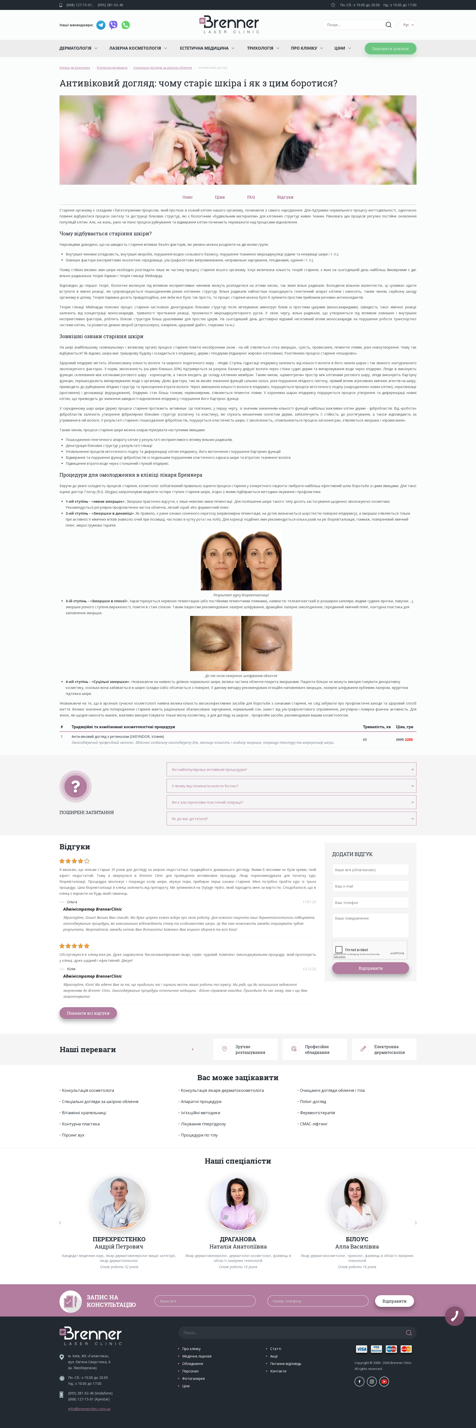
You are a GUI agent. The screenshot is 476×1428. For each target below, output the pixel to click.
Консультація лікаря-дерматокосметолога (222, 1090)
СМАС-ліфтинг (313, 1124)
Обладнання (192, 1363)
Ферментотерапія (317, 1112)
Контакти (278, 1371)
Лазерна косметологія (135, 48)
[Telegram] (101, 25)
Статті (275, 1348)
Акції (274, 1356)
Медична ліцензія (196, 1356)
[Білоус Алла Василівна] (357, 1203)
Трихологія (260, 48)
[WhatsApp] (126, 25)
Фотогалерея (193, 1378)
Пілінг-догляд (313, 1101)
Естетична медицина (204, 48)
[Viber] (113, 25)
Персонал (190, 1371)
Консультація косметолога (88, 1090)
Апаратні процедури (201, 1101)
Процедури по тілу (199, 1135)
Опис (187, 197)
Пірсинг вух (73, 1135)
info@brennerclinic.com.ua (89, 1408)
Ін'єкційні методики (200, 1112)
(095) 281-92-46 (110, 4)
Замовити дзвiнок (390, 48)
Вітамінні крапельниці (84, 1112)
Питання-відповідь (285, 1363)
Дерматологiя (75, 48)
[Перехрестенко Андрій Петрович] (119, 1203)
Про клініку (304, 48)
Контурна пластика (81, 1124)
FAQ (251, 197)
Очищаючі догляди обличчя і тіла (332, 1090)
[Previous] (60, 1222)
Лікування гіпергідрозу (203, 1124)
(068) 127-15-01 (79, 4)
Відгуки (285, 197)
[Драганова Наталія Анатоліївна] (238, 1203)
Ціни (339, 48)
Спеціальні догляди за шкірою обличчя (100, 1101)
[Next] (416, 1222)
